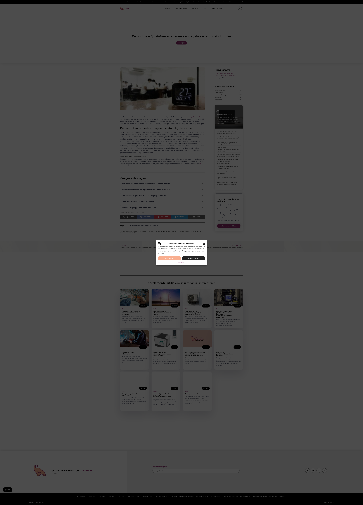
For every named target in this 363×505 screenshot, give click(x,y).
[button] (204, 244)
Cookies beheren (193, 258)
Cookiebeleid (180, 262)
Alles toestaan (169, 258)
